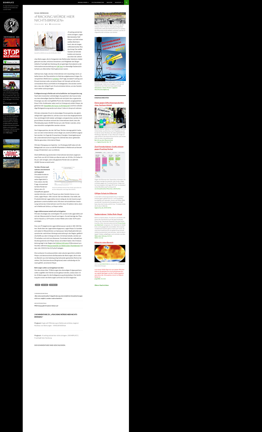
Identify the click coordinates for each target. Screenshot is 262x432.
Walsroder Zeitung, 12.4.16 (103, 236)
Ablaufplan (98, 87)
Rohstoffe (118, 2)
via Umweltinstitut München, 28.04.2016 (107, 189)
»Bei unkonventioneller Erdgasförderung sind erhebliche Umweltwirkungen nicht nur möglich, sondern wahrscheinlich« (58, 296)
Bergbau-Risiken (83, 2)
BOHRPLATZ (8, 2)
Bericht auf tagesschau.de (10, 103)
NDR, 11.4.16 (99, 238)
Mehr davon (9, 132)
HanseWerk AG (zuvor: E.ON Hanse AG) (57, 106)
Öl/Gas (36, 13)
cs (47, 24)
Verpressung (44, 13)
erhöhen (56, 79)
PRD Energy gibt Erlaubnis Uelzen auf (46, 304)
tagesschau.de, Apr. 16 (104, 142)
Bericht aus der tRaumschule (104, 140)
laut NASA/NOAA (104, 264)
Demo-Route (107, 87)
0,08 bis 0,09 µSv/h (62, 243)
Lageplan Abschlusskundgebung (106, 88)
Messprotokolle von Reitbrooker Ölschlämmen (63, 246)
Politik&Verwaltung (98, 2)
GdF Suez (60, 66)
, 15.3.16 (100, 279)
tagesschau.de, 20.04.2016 (103, 208)
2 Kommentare (56, 24)
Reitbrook (53, 285)
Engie (37, 285)
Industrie (109, 2)
